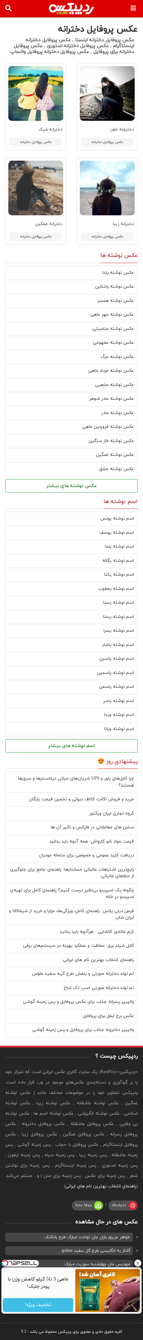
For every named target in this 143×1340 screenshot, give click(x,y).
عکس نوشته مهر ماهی (112, 315)
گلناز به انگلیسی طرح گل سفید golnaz (96, 1250)
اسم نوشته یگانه (118, 561)
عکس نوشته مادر (117, 413)
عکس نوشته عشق (116, 469)
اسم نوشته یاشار (118, 645)
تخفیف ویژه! (38, 1305)
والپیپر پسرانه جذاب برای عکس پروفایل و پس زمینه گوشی (78, 1002)
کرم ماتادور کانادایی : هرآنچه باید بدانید (97, 932)
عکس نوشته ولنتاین (114, 287)
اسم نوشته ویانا (119, 729)
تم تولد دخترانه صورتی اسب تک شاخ (99, 988)
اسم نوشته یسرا (118, 631)
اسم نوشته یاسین (116, 659)
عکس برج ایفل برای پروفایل (108, 1016)
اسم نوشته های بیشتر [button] (71, 746)
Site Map (83, 1205)
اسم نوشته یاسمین (115, 673)
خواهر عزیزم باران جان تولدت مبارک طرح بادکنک (87, 1237)
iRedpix (119, 1205)
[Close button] (137, 1263)
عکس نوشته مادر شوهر (111, 399)
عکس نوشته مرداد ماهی (111, 371)
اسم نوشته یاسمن (116, 687)
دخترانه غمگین (48, 224)
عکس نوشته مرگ (117, 357)
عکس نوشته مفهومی (113, 343)
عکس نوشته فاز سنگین (111, 441)
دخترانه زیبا (123, 224)
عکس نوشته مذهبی (114, 385)
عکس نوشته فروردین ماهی (108, 427)
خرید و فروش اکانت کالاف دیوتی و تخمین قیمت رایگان (81, 799)
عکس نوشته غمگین (115, 455)
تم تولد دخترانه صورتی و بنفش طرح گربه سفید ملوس (83, 974)
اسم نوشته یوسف (116, 533)
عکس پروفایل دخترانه (107, 142)
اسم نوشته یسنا (118, 603)
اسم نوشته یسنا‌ (118, 617)
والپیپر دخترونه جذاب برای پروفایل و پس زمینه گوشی (83, 1030)
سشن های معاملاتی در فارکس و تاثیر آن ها (92, 827)
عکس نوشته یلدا (118, 273)
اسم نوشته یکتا (119, 575)
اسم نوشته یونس (117, 518)
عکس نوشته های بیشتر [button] (72, 486)
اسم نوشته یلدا (119, 546)
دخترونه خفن (122, 129)
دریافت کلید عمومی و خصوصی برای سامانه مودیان (86, 855)
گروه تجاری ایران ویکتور (111, 813)
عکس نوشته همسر (116, 301)
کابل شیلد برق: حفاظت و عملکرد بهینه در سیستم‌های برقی (78, 946)
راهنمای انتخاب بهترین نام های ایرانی (98, 960)
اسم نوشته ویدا (119, 715)
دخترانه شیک (50, 129)
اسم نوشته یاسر (118, 701)
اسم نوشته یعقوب (116, 589)
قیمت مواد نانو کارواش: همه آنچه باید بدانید (91, 841)
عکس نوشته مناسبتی (113, 329)
